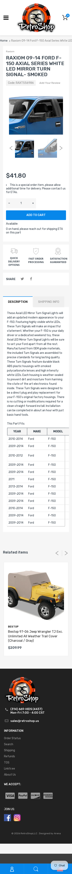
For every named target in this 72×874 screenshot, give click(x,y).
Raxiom (10, 51)
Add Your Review (49, 82)
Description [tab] (18, 302)
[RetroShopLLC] (36, 17)
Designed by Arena (50, 833)
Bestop (13, 626)
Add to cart (36, 215)
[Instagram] (17, 817)
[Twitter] (22, 279)
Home (4, 40)
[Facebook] (30, 279)
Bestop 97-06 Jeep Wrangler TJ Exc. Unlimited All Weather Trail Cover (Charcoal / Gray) (35, 636)
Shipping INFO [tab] (48, 302)
